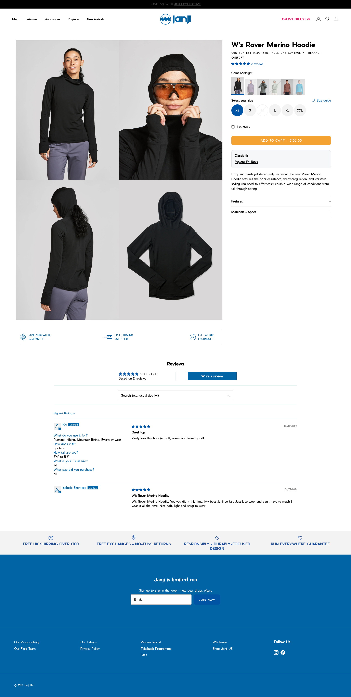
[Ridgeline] (263, 87)
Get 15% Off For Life (296, 19)
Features (237, 201)
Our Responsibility (26, 642)
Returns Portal (151, 642)
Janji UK (29, 685)
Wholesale (220, 642)
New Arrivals (95, 19)
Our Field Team (25, 648)
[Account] (317, 19)
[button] (241, 64)
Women (32, 19)
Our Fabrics (88, 642)
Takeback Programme (156, 648)
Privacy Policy (90, 648)
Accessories (52, 19)
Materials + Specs (243, 212)
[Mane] (287, 87)
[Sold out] (251, 87)
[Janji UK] (175, 19)
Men (15, 19)
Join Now (207, 599)
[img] (141, 426)
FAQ (144, 655)
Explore (73, 19)
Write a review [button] (212, 376)
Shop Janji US (223, 648)
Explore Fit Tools (246, 162)
